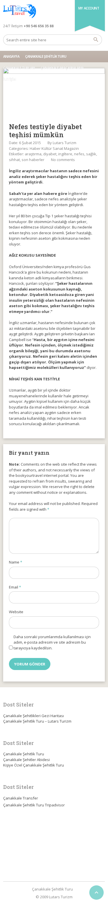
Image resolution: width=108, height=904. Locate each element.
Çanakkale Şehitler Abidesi (26, 759)
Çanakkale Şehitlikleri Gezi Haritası (33, 715)
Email (15, 587)
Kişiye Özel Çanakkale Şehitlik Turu (33, 765)
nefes (79, 153)
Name (15, 562)
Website (16, 611)
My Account (88, 8)
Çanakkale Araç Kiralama (62, 67)
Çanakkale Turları (19, 67)
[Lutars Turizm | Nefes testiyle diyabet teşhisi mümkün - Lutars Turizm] (19, 11)
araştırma (33, 153)
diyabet (49, 153)
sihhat (14, 159)
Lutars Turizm (64, 142)
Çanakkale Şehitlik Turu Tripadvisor (34, 805)
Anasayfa (11, 56)
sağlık (91, 153)
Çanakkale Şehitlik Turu (45, 56)
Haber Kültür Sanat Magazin (54, 148)
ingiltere (65, 153)
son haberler (33, 159)
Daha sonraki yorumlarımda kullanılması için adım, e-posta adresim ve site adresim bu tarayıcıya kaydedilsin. (52, 642)
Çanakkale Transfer (20, 798)
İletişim (9, 79)
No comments (63, 159)
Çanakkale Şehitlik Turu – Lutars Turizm (37, 721)
